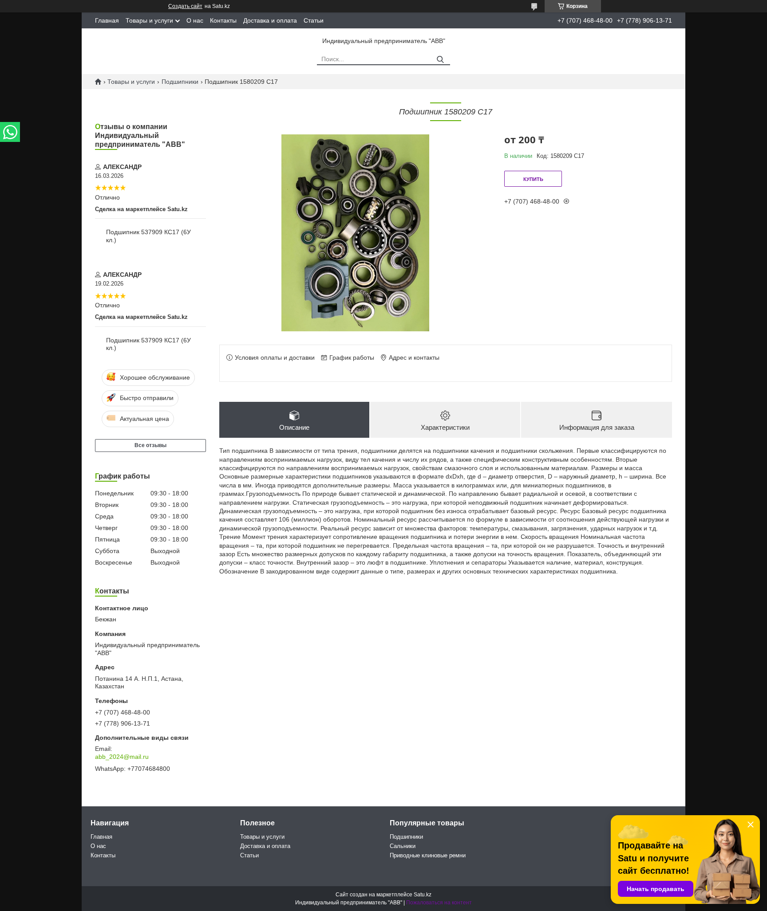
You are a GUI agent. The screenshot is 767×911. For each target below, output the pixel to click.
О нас (194, 20)
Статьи (314, 20)
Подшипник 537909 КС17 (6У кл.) (148, 235)
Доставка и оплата (270, 20)
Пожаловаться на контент (439, 902)
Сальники (402, 846)
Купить (533, 179)
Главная (107, 20)
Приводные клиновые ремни (428, 855)
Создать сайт (185, 6)
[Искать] (440, 59)
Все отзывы (150, 445)
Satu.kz (422, 894)
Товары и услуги (149, 20)
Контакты (223, 20)
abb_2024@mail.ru (122, 756)
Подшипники (180, 82)
